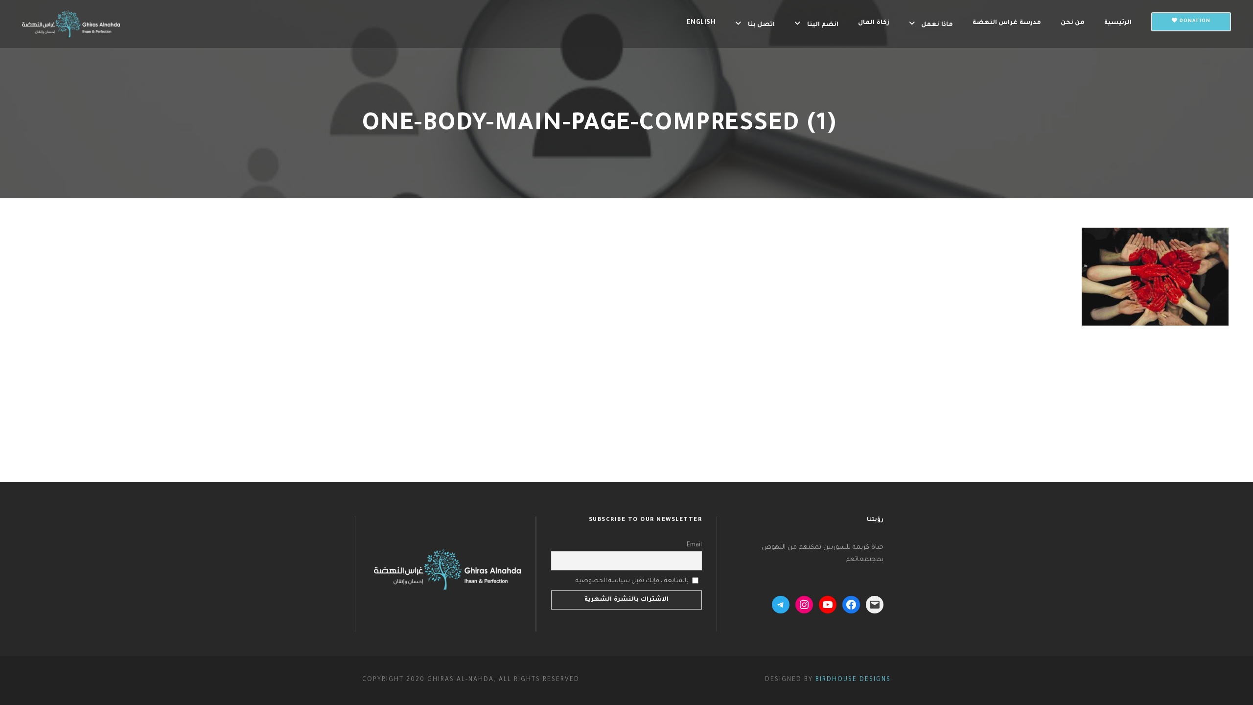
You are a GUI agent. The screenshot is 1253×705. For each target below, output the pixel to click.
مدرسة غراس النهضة (1007, 23)
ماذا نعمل (937, 25)
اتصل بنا (761, 25)
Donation (1194, 21)
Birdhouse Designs (853, 680)
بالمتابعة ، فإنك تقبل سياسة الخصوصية (632, 580)
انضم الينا (822, 25)
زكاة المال (873, 23)
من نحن (1073, 23)
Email (694, 545)
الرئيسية (1118, 23)
